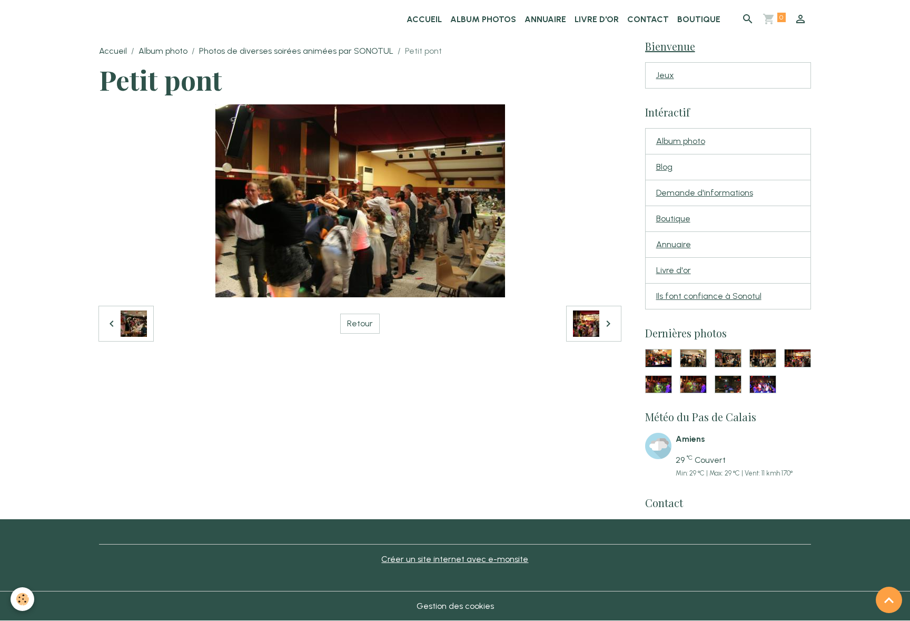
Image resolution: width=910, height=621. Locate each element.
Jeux (665, 75)
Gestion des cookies (455, 606)
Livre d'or (597, 19)
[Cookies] (22, 599)
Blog (664, 167)
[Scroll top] (889, 600)
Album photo (163, 51)
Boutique (698, 19)
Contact (648, 19)
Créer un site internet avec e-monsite (454, 559)
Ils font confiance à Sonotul (708, 296)
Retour (360, 323)
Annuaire (545, 19)
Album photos (483, 19)
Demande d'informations (704, 193)
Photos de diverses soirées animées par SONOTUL (296, 51)
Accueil (424, 19)
